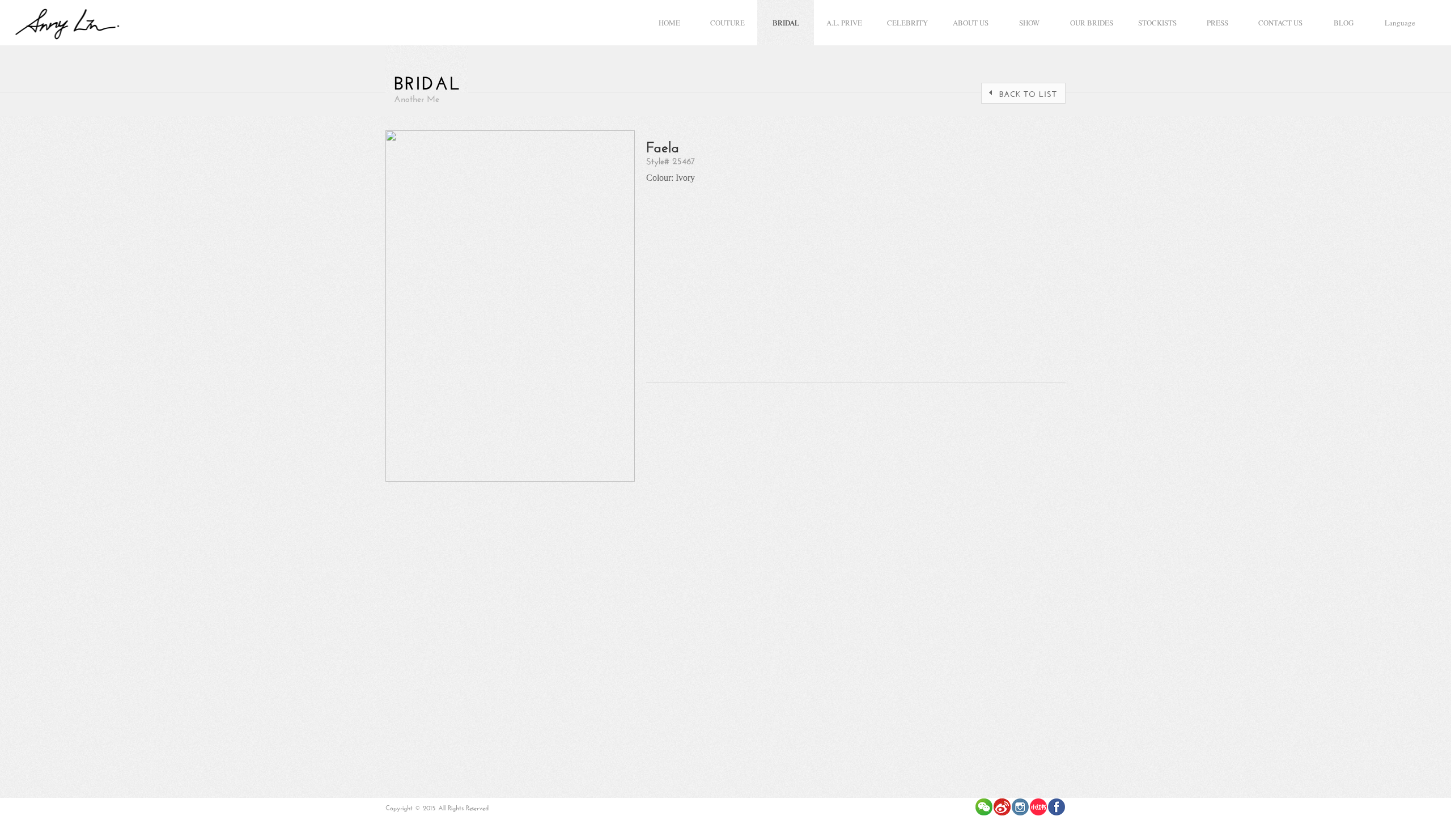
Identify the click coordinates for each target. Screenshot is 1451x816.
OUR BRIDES (1091, 23)
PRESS (1217, 23)
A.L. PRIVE (844, 23)
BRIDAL (786, 23)
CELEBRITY (907, 23)
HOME (669, 23)
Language (1400, 23)
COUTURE (727, 23)
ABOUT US (970, 23)
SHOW (1029, 23)
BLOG (1344, 23)
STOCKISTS (1157, 23)
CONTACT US (1280, 23)
